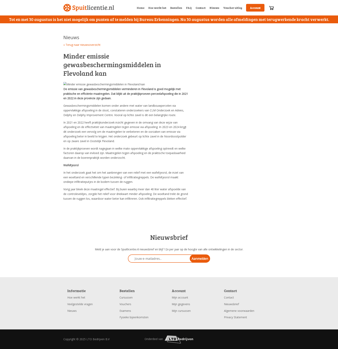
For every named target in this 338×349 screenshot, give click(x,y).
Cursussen (126, 297)
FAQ (189, 8)
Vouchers (125, 304)
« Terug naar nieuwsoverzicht (82, 45)
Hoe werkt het (157, 8)
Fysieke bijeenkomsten (134, 317)
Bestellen (176, 8)
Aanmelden (200, 258)
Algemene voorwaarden (239, 311)
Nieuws (214, 8)
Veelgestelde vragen (80, 304)
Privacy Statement (235, 317)
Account (255, 8)
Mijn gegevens (181, 304)
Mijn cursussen (181, 311)
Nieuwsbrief (231, 304)
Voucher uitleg (232, 8)
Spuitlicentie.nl (88, 8)
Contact (201, 8)
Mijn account (180, 297)
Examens (125, 311)
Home (140, 8)
